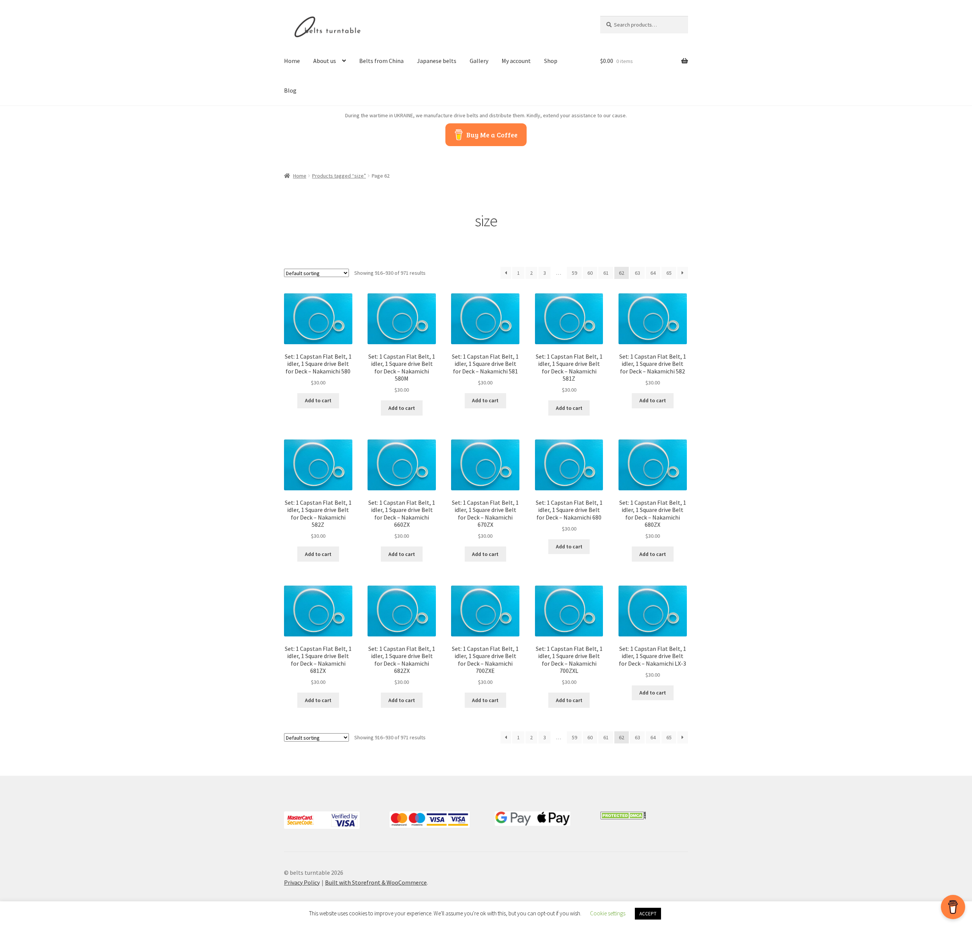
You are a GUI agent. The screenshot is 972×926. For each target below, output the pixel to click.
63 (637, 272)
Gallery (479, 61)
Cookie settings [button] (607, 913)
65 (669, 272)
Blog (290, 90)
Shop (550, 61)
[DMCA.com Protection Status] (644, 815)
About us (324, 61)
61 (606, 272)
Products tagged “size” (339, 175)
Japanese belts (436, 61)
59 (574, 272)
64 (653, 272)
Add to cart (318, 400)
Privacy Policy (302, 882)
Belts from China (381, 61)
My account (516, 61)
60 (590, 272)
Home (292, 61)
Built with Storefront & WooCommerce (376, 882)
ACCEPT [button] (647, 913)
